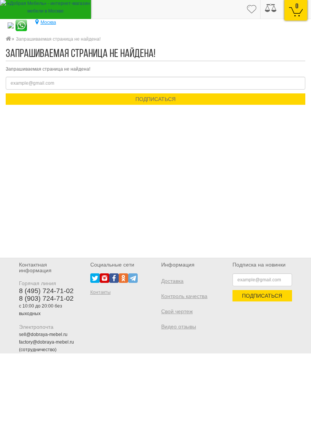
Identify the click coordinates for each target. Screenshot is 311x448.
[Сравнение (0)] (270, 9)
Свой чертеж (177, 311)
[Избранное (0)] (251, 9)
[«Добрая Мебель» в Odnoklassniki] (123, 278)
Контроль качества (184, 296)
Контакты (100, 292)
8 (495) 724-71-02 (46, 291)
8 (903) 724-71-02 (46, 298)
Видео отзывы (178, 326)
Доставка (172, 281)
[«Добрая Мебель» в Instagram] (104, 278)
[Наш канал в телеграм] (133, 278)
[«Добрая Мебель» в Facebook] (114, 278)
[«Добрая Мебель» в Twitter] (95, 278)
